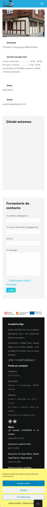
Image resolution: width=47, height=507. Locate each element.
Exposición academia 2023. (19, 444)
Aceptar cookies (23, 483)
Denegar (23, 490)
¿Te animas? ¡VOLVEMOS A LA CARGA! (23, 432)
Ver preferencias (23, 497)
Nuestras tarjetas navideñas (20, 468)
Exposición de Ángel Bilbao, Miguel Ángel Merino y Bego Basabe (23, 456)
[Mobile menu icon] (41, 3)
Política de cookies (15, 503)
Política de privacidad (30, 503)
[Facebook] (10, 421)
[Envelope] (15, 421)
